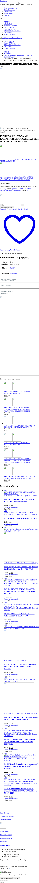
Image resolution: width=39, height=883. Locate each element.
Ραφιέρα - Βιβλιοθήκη (31, 563)
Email (26, 209)
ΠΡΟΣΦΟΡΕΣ (8, 33)
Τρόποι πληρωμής (6, 835)
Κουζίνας (20, 514)
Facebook (3, 209)
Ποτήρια (34, 514)
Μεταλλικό (13, 273)
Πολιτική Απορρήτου (7, 816)
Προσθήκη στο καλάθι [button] (11, 507)
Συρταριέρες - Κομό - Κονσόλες (10, 190)
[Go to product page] (21, 386)
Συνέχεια (16, 878)
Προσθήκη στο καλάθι (7, 207)
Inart (27, 190)
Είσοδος (6, 15)
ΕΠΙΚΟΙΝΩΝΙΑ (9, 34)
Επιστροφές (4, 841)
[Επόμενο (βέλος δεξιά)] (3, 882)
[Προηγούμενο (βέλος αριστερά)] (1, 882)
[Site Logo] (11, 38)
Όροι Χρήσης (4, 813)
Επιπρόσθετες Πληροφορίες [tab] (13, 253)
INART (12, 268)
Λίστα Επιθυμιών (9, 10)
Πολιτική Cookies (5, 820)
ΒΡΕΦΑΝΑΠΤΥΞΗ (10, 25)
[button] (3, 1)
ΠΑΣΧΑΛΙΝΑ (9, 27)
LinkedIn (14, 209)
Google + (21, 209)
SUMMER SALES (18, 188)
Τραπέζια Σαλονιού (30, 495)
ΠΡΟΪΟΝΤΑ (8, 24)
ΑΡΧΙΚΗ (7, 22)
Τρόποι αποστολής (6, 838)
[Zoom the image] (19, 336)
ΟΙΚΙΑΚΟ (27, 514)
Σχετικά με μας (9, 13)
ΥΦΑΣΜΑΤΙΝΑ (22, 660)
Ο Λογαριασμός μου (10, 8)
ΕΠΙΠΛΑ (28, 188)
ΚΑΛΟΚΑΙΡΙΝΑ (9, 29)
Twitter (9, 209)
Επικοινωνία (8, 11)
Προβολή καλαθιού (6, 878)
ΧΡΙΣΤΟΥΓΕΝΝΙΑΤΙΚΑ (12, 31)
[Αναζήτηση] (19, 3)
